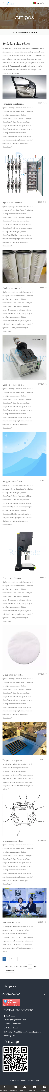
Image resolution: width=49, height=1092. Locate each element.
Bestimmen (10, 971)
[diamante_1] (11, 1002)
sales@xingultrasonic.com (16, 1020)
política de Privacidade (30, 1080)
